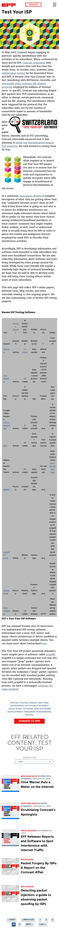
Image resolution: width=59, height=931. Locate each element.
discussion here (53, 469)
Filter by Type (29, 757)
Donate (33, 4)
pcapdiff (50, 654)
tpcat (5, 558)
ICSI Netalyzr (6, 379)
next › (29, 924)
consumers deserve (31, 195)
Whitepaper (27, 859)
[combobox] (34, 761)
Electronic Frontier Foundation (9, 5)
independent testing (13, 73)
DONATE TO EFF (29, 720)
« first (11, 919)
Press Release (28, 831)
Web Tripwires (6, 611)
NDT (5, 446)
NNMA (6, 490)
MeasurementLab (6, 425)
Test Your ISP (34, 745)
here (52, 463)
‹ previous (28, 919)
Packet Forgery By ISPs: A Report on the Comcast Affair (39, 867)
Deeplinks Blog (29, 776)
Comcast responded (34, 62)
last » (42, 924)
